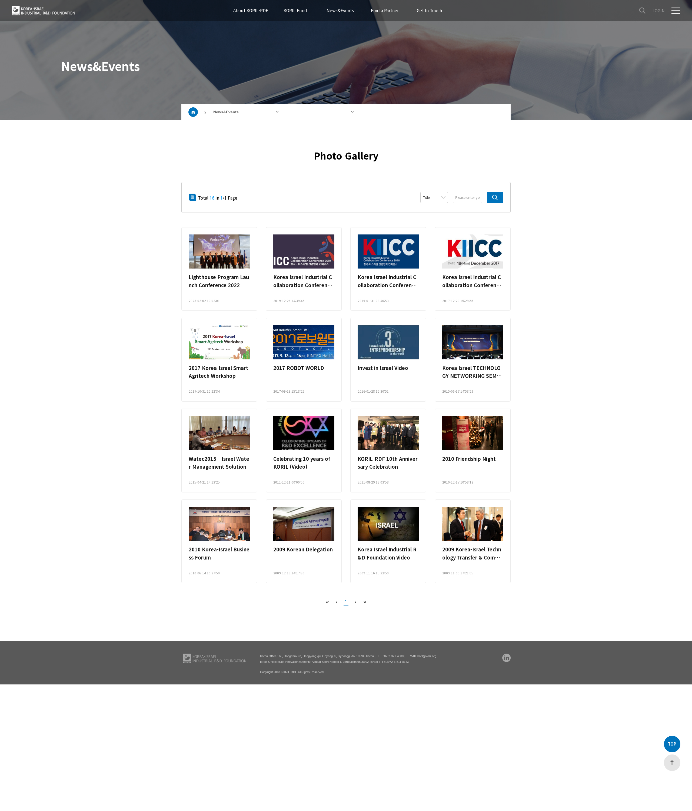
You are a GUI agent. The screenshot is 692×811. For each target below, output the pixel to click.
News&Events (226, 112)
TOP (672, 744)
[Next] (364, 602)
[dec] (336, 602)
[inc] (355, 602)
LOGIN (659, 10)
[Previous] (327, 602)
